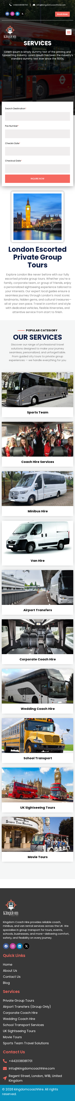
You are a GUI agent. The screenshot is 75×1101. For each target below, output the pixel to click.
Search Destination (15, 108)
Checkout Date (13, 160)
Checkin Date (12, 143)
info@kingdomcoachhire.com (51, 4)
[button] (69, 32)
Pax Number (12, 125)
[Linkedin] (17, 14)
